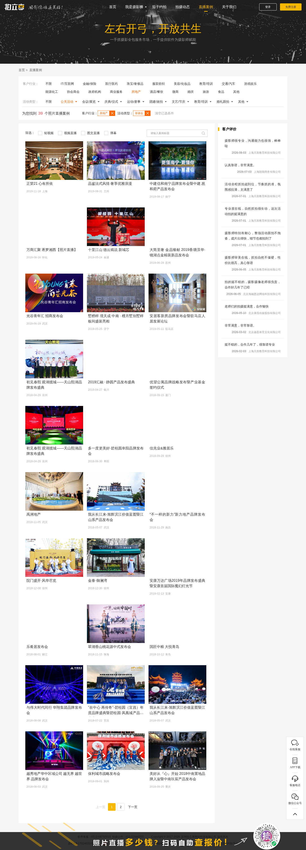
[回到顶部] (295, 814)
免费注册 (290, 7)
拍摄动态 (182, 7)
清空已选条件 (164, 113)
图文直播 (93, 133)
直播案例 (206, 7)
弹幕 (112, 133)
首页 (112, 7)
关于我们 (229, 7)
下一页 (132, 807)
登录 (268, 7)
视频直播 (70, 133)
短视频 (48, 133)
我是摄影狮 (134, 7)
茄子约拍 (159, 7)
